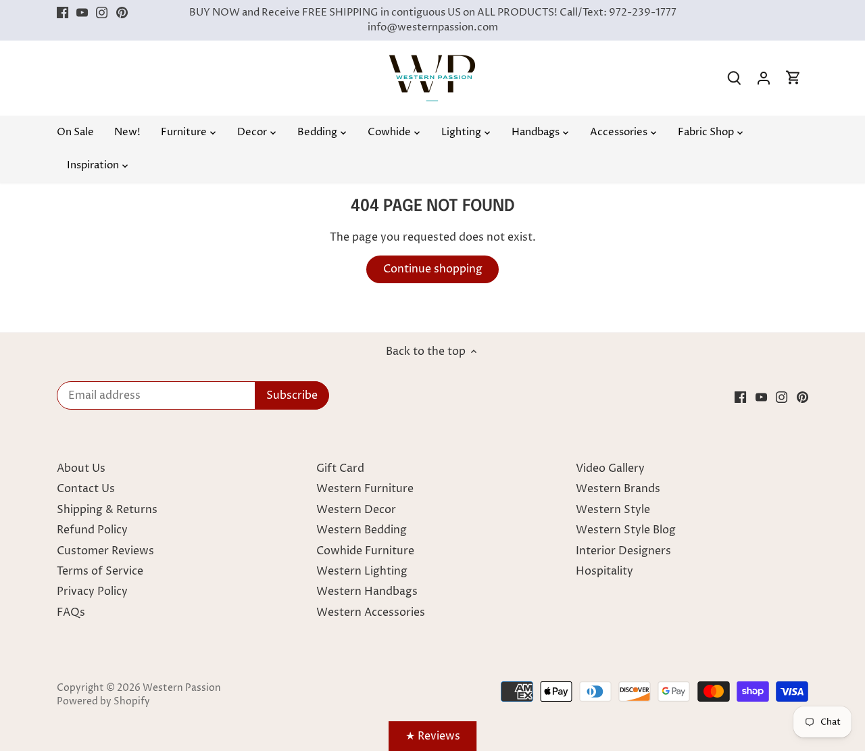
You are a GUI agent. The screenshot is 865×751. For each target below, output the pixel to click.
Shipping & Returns (107, 509)
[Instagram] (101, 12)
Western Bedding (361, 530)
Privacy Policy (92, 591)
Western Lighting (361, 571)
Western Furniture (365, 488)
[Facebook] (62, 12)
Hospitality (604, 571)
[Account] (763, 78)
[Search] (734, 78)
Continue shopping (433, 269)
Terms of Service (100, 571)
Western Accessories (370, 612)
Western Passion (182, 688)
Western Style (613, 509)
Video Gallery (610, 468)
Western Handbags (367, 591)
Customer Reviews (105, 550)
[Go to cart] (793, 78)
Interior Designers (623, 550)
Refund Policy (92, 530)
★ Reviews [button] (432, 736)
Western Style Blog (626, 530)
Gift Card (340, 468)
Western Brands (618, 488)
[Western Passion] (432, 61)
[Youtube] (82, 12)
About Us (81, 468)
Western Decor (356, 509)
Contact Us (86, 488)
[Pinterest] (122, 12)
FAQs (71, 612)
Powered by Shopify (103, 701)
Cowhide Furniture (365, 550)
